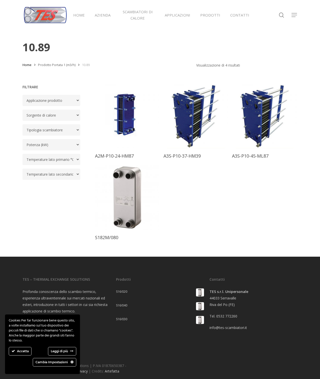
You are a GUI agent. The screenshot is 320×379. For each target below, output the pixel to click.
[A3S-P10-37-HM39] (196, 116)
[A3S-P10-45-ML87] (264, 116)
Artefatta (112, 371)
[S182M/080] (127, 197)
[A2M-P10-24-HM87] (127, 116)
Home (27, 65)
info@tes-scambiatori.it (228, 327)
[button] (295, 15)
